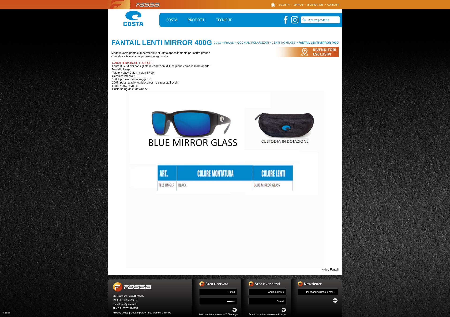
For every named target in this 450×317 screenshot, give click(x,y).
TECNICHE (224, 20)
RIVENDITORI (315, 4)
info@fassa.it (128, 304)
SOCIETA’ (284, 4)
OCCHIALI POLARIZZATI (253, 42)
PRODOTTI (197, 20)
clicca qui (281, 314)
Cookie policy (138, 312)
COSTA (171, 20)
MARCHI (298, 4)
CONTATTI (333, 4)
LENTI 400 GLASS (284, 42)
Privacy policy (120, 312)
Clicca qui (233, 314)
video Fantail (330, 269)
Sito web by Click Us (159, 312)
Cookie (7, 312)
